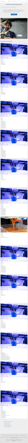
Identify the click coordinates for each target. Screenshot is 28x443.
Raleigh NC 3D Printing (18, 437)
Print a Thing (3, 1)
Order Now (14, 14)
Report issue (17, 435)
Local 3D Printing (2, 7)
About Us (3, 435)
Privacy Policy (13, 435)
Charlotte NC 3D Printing (12, 437)
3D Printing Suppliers (23, 435)
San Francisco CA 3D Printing (4, 437)
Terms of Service (8, 435)
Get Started (19, 35)
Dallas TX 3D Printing (24, 437)
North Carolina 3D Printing (8, 7)
